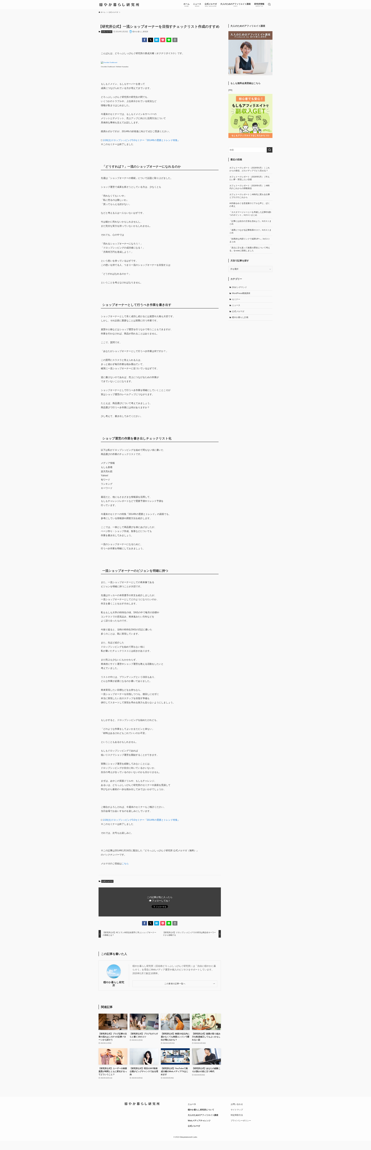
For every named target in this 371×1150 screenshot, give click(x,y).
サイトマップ (237, 1110)
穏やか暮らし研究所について (201, 1110)
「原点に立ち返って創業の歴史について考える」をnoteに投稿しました (249, 249)
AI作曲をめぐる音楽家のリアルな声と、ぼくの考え (249, 204)
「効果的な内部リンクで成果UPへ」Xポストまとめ (249, 240)
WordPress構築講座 (241, 293)
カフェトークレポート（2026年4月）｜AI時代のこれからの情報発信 (249, 187)
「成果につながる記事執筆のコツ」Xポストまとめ (250, 231)
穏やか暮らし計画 (240, 317)
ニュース (236, 305)
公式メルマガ (106, 31)
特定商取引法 (237, 1115)
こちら (125, 863)
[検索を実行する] (269, 150)
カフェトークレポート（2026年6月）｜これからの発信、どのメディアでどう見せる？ (249, 169)
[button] (144, 40)
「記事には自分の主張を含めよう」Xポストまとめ (250, 222)
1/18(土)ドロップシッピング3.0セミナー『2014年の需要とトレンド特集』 (141, 140)
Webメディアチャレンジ (199, 1120)
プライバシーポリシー (241, 1120)
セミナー (236, 299)
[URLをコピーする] (174, 40)
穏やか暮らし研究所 (113, 984)
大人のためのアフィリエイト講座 (203, 1115)
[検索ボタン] (269, 4)
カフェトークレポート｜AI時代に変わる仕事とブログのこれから (249, 195)
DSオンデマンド (239, 287)
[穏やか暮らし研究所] (119, 4)
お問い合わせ (237, 1104)
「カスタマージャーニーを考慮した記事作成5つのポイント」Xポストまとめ (250, 213)
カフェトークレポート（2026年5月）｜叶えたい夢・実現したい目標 (249, 178)
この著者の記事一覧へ (174, 983)
